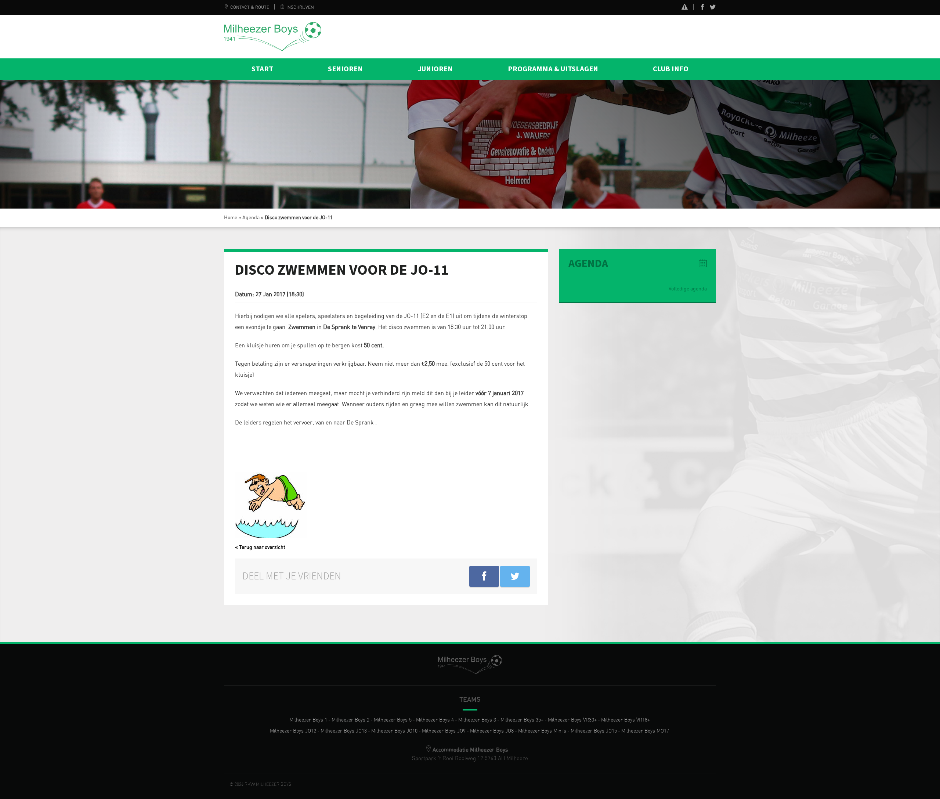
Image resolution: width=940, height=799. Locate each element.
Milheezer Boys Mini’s (542, 731)
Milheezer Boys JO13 (344, 731)
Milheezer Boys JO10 (394, 731)
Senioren (345, 69)
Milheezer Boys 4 (435, 720)
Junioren (435, 69)
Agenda (251, 217)
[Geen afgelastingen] (685, 8)
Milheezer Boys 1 (308, 720)
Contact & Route (249, 7)
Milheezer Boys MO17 (645, 731)
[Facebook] (702, 8)
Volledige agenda (688, 289)
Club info (670, 69)
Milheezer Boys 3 (477, 720)
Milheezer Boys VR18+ (625, 720)
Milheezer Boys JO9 (444, 731)
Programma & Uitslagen (553, 69)
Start (262, 69)
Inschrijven (300, 7)
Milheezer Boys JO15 (594, 731)
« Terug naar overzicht (260, 547)
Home (230, 217)
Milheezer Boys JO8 (492, 731)
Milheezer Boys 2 (350, 720)
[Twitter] (712, 8)
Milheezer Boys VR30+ (572, 720)
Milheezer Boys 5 (393, 720)
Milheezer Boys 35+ (521, 720)
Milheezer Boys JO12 (293, 731)
